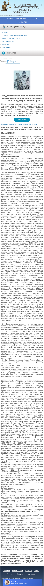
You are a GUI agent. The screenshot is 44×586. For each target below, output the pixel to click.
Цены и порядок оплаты (11, 38)
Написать (13, 61)
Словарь (10, 574)
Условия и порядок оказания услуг (15, 35)
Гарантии (5, 44)
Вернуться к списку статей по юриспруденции (19, 124)
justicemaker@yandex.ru (12, 63)
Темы (36, 571)
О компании (21, 18)
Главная (9, 18)
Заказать (33, 18)
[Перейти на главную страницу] (6, 5)
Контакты (23, 22)
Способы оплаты (8, 41)
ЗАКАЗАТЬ (6, 47)
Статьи (28, 571)
